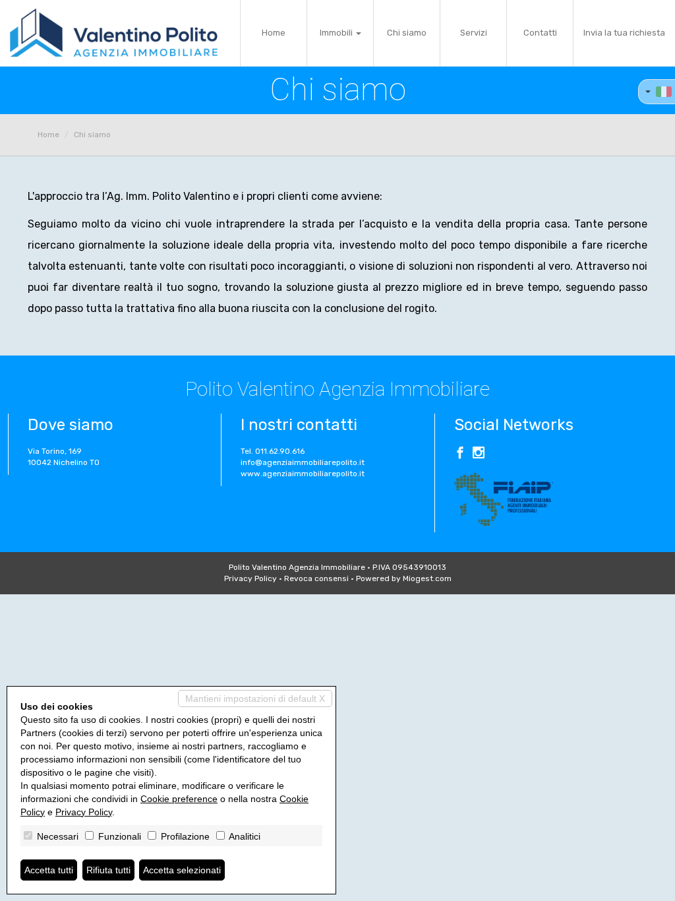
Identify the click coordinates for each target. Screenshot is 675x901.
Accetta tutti (48, 870)
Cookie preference (179, 798)
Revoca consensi (316, 578)
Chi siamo (406, 33)
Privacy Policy (250, 578)
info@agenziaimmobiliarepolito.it (303, 462)
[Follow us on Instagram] (478, 454)
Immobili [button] (337, 33)
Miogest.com (427, 578)
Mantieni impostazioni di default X (255, 698)
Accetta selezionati (182, 870)
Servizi (473, 33)
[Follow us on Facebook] (460, 454)
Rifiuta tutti (108, 870)
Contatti (540, 33)
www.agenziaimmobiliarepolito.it (303, 473)
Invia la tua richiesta (624, 33)
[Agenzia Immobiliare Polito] (113, 33)
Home (273, 33)
